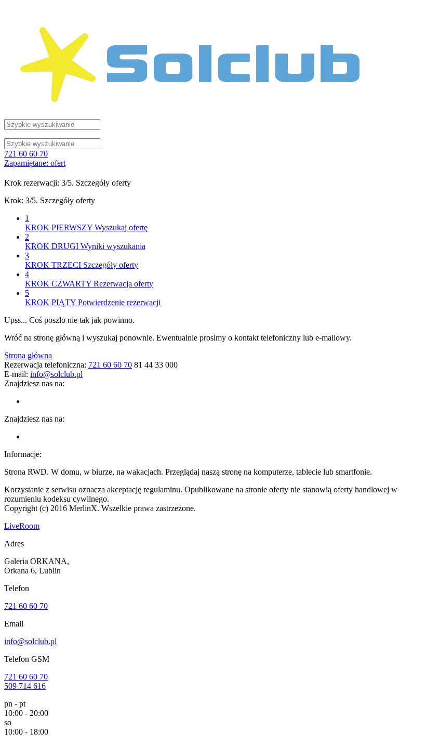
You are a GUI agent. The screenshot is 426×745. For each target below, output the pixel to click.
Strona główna (28, 355)
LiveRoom (21, 525)
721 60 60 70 (26, 153)
